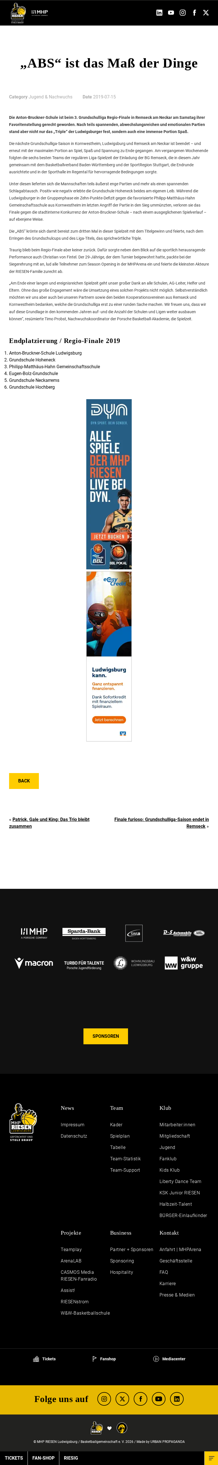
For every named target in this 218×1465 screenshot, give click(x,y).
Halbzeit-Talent (176, 1204)
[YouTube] (171, 14)
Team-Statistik (125, 1158)
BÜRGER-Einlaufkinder (183, 1215)
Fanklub (168, 1158)
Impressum (73, 1124)
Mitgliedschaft (175, 1136)
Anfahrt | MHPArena (181, 1249)
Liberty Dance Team (181, 1181)
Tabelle (118, 1147)
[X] (122, 1399)
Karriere (168, 1283)
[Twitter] (206, 14)
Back (24, 781)
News (67, 1108)
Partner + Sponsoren (132, 1249)
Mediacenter (173, 1359)
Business (121, 1233)
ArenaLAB (71, 1261)
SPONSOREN (106, 1036)
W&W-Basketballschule (85, 1313)
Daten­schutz (74, 1136)
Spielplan (120, 1136)
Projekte (71, 1233)
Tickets (48, 1359)
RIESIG (71, 1458)
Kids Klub (170, 1170)
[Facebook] (194, 14)
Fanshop (107, 1359)
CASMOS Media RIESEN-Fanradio (79, 1276)
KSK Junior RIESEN (180, 1192)
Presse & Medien (177, 1295)
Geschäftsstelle (176, 1261)
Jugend (167, 1147)
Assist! (68, 1290)
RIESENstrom (75, 1301)
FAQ (164, 1272)
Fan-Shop (43, 1458)
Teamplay (71, 1249)
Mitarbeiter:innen (178, 1124)
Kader (116, 1124)
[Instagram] (183, 14)
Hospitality (121, 1272)
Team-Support (125, 1170)
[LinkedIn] (159, 14)
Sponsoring (122, 1261)
